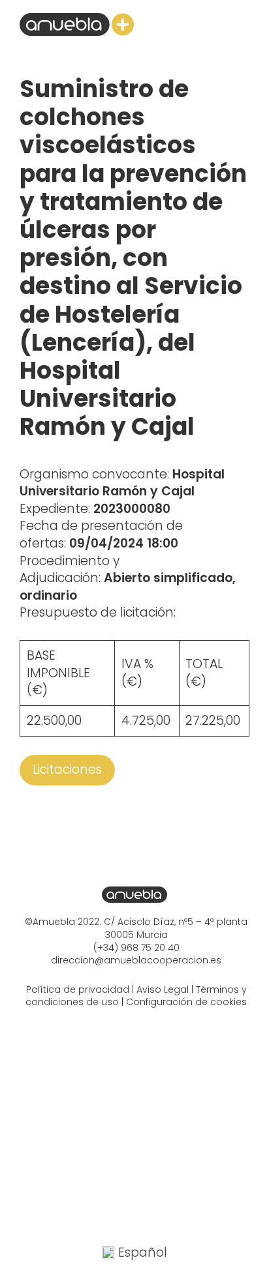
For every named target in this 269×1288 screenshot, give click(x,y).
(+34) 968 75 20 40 (136, 947)
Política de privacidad (77, 989)
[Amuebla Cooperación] (77, 24)
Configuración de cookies (186, 1001)
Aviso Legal (162, 989)
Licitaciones (67, 769)
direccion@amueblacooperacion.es (136, 960)
